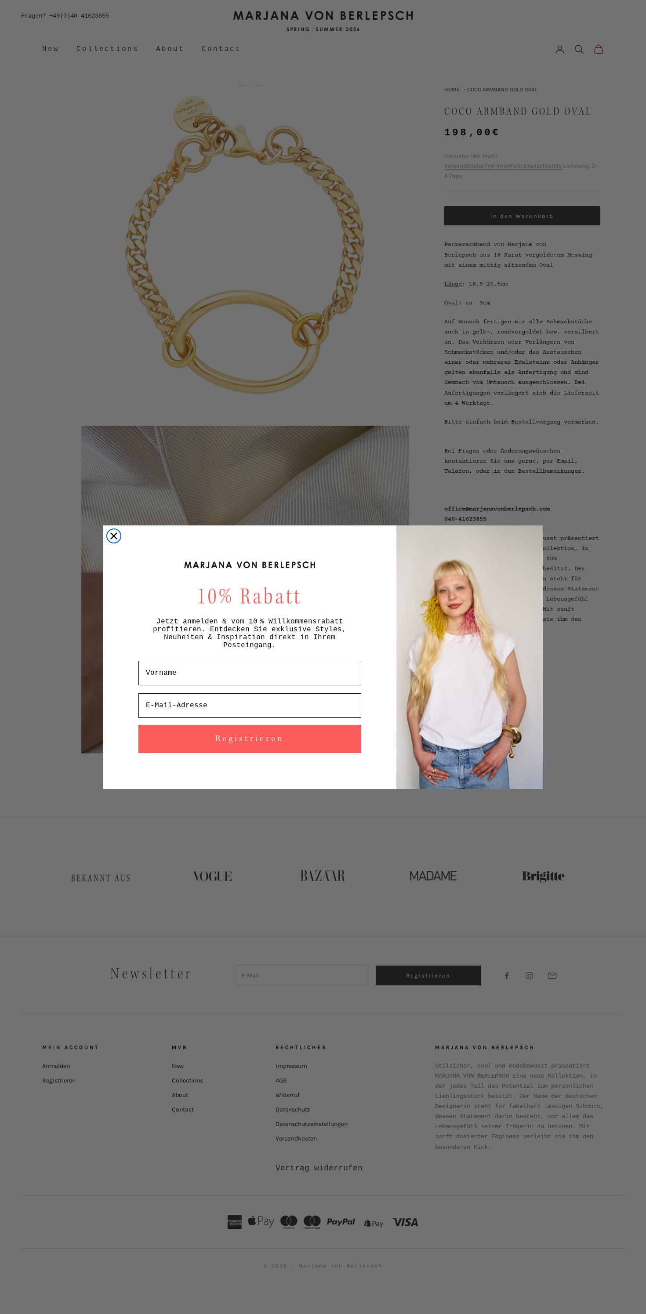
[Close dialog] (114, 536)
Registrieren (249, 739)
